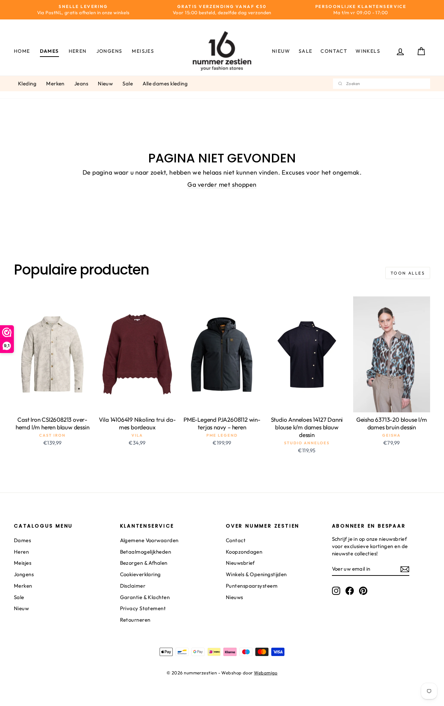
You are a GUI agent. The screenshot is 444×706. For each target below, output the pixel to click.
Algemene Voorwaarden (149, 540)
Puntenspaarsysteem (252, 585)
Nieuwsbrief (240, 563)
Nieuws (234, 597)
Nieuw (281, 51)
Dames (49, 51)
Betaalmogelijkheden (145, 551)
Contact (334, 51)
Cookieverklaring (140, 574)
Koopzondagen (244, 551)
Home (22, 51)
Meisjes (143, 51)
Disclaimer (133, 585)
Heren (78, 51)
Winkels (368, 51)
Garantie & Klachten (145, 597)
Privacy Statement (143, 608)
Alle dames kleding (165, 83)
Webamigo (266, 672)
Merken (55, 83)
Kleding (27, 83)
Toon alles (408, 273)
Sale (306, 51)
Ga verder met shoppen (221, 184)
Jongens (109, 51)
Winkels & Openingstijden (256, 574)
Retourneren (135, 619)
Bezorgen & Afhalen (144, 563)
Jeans (81, 83)
